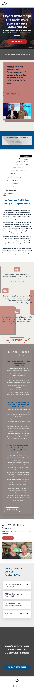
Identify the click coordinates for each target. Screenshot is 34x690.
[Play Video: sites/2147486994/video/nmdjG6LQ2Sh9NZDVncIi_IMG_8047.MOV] (17, 550)
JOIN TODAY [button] (11, 94)
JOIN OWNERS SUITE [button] (17, 667)
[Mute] (26, 117)
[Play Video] (4, 117)
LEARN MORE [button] (17, 41)
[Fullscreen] (29, 117)
